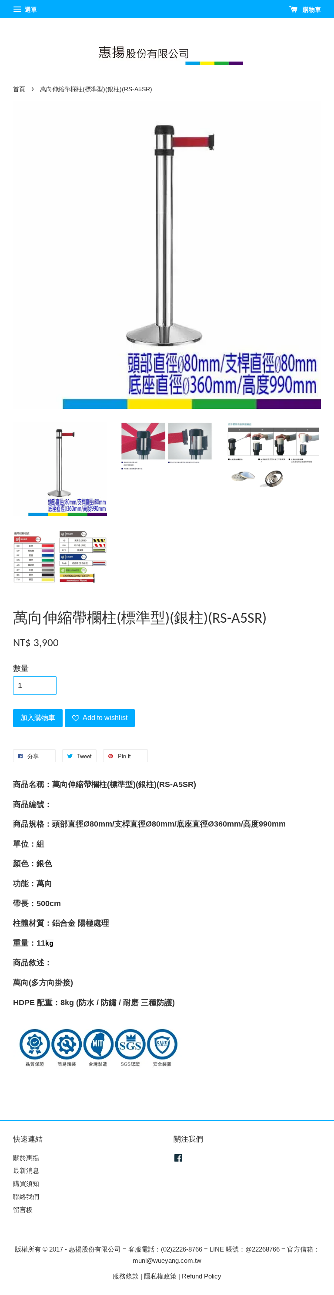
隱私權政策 (160, 1276)
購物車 (311, 9)
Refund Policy (201, 1276)
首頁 (19, 89)
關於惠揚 (26, 1158)
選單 (30, 9)
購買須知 (26, 1183)
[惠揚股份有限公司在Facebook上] (178, 1159)
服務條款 (126, 1276)
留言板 (23, 1209)
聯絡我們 (26, 1196)
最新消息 (26, 1170)
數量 (21, 668)
